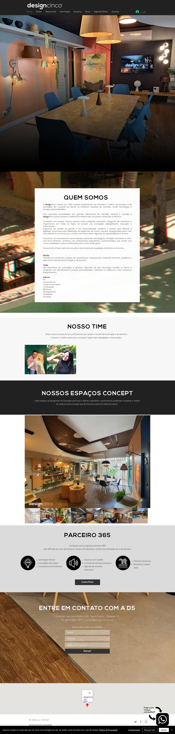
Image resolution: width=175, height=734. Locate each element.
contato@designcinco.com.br (99, 620)
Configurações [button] (134, 730)
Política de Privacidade (108, 730)
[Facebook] (140, 721)
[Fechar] (171, 730)
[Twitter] (135, 721)
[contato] (156, 716)
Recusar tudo (149, 730)
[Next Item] (145, 461)
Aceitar (164, 730)
